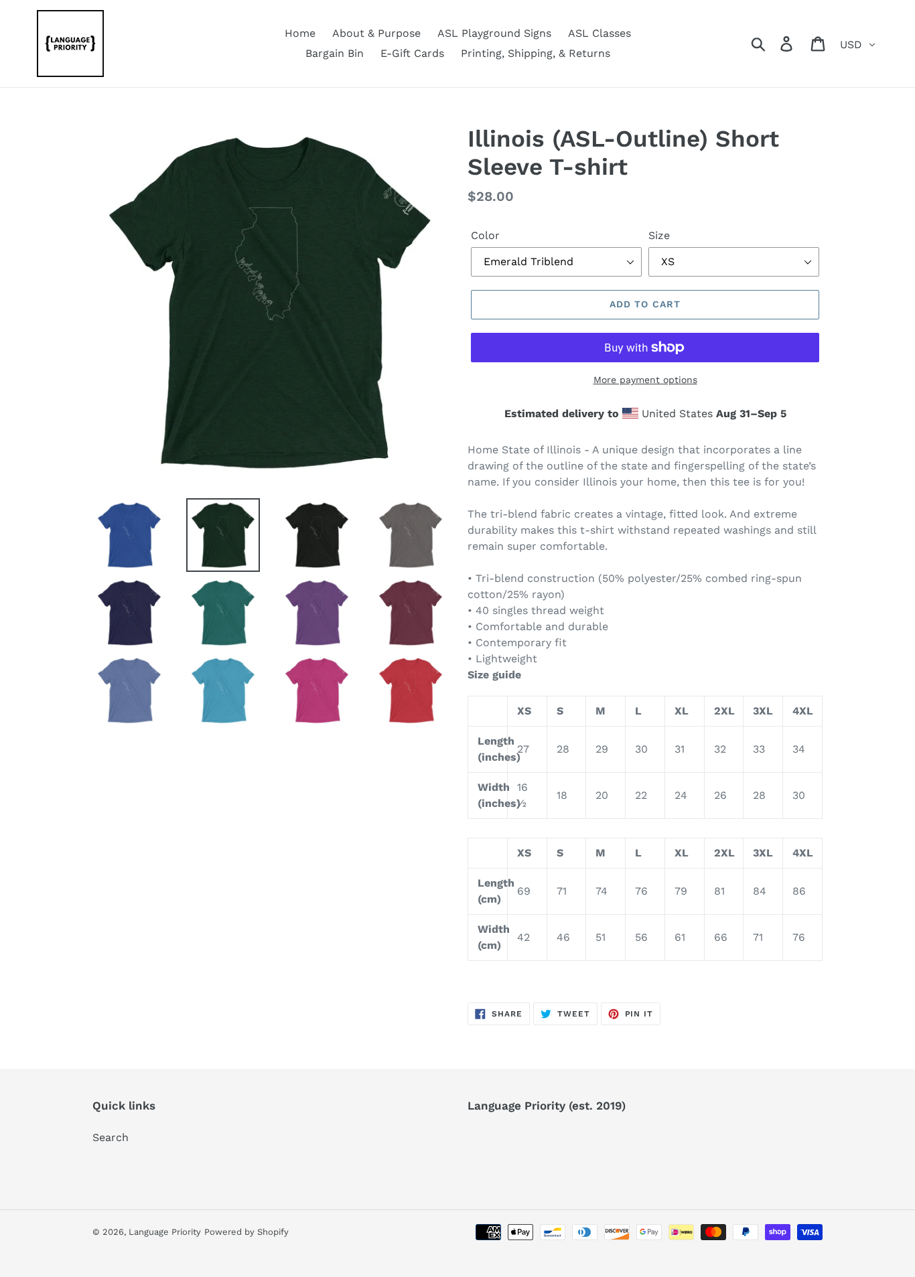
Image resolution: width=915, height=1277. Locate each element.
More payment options (645, 379)
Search (110, 1137)
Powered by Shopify (246, 1232)
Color (485, 235)
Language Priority (165, 1232)
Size (659, 235)
